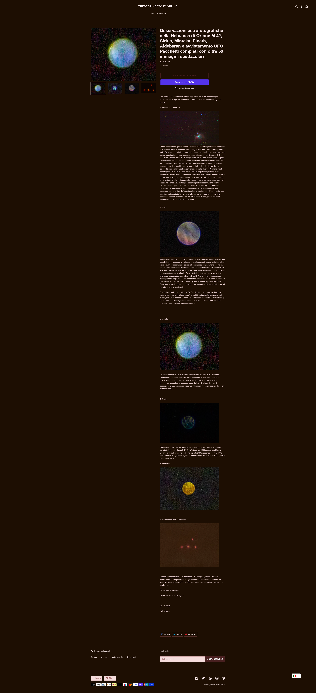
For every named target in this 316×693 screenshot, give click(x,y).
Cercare (94, 657)
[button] (296, 676)
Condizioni (131, 657)
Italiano (96, 678)
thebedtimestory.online (158, 6)
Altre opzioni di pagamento (184, 88)
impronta (104, 657)
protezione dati (117, 657)
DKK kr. (109, 678)
